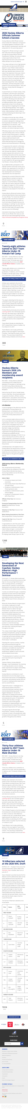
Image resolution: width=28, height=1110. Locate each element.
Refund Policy (5, 1089)
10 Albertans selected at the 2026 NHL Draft (13, 862)
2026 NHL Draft (6, 870)
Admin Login (18, 1107)
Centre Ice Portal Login (17, 1)
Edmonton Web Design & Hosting (8, 1105)
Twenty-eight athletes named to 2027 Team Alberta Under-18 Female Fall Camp (13, 250)
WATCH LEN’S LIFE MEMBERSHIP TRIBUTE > (13, 458)
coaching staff (6, 312)
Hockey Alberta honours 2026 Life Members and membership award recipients (12, 372)
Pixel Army (18, 1105)
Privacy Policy (5, 1091)
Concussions (4, 1076)
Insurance (4, 1057)
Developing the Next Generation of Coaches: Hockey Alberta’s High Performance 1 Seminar (13, 569)
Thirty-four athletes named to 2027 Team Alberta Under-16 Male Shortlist (13, 749)
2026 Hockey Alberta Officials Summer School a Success (13, 35)
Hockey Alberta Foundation (7, 1069)
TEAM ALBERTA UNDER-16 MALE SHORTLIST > (14, 776)
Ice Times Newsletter (6, 1063)
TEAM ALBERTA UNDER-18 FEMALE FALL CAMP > (14, 279)
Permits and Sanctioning (7, 1059)
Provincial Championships (7, 1072)
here (23, 337)
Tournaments (5, 1074)
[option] (8, 1024)
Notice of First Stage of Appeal (8, 1080)
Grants (3, 1078)
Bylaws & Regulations (6, 1055)
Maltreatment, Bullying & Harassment (9, 1053)
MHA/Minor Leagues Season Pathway (9, 1051)
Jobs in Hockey (5, 1061)
